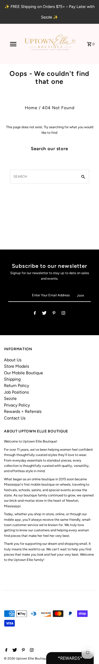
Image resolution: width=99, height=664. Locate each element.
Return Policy (16, 385)
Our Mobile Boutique (23, 372)
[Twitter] (44, 314)
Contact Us (14, 418)
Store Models (16, 366)
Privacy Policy (17, 405)
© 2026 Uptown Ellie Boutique (26, 658)
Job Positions (16, 392)
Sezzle (10, 398)
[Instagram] (63, 314)
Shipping (12, 379)
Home (31, 107)
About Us (12, 359)
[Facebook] (35, 314)
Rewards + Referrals (22, 411)
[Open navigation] (13, 44)
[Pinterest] (54, 314)
